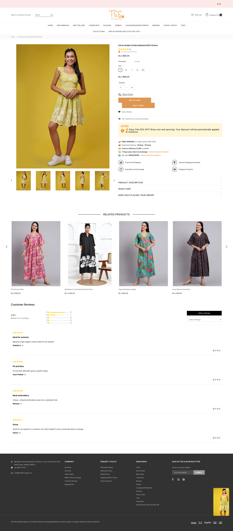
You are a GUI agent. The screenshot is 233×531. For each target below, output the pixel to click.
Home (13, 37)
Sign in (13, 15)
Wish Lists (198, 15)
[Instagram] (179, 479)
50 (123, 119)
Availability (122, 61)
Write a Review (204, 313)
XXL (143, 70)
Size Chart (127, 94)
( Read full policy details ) (158, 152)
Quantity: (122, 83)
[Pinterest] (184, 479)
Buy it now (138, 105)
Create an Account (24, 15)
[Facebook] (174, 479)
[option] (63, 106)
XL (137, 70)
